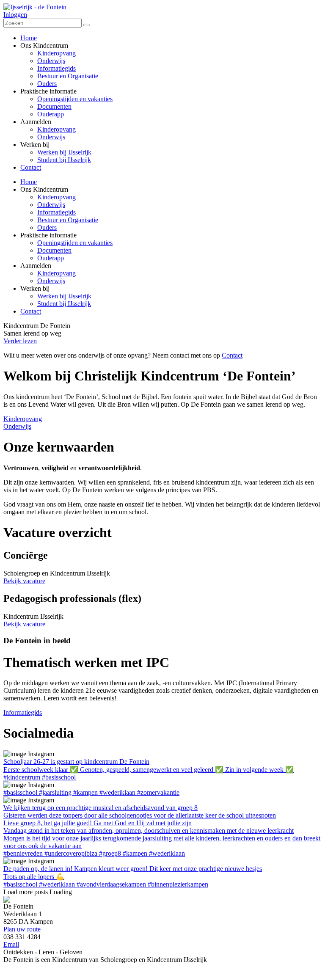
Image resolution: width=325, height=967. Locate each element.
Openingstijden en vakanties (75, 242)
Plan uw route (22, 929)
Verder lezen (20, 340)
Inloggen (15, 14)
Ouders (47, 227)
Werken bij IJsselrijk (64, 296)
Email (11, 944)
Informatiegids (56, 212)
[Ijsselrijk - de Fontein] (34, 7)
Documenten (54, 250)
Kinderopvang (56, 197)
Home (28, 181)
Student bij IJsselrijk (64, 303)
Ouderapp (50, 258)
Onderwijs (51, 204)
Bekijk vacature (24, 580)
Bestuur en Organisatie (67, 219)
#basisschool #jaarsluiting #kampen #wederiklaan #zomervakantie (91, 792)
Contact (30, 311)
